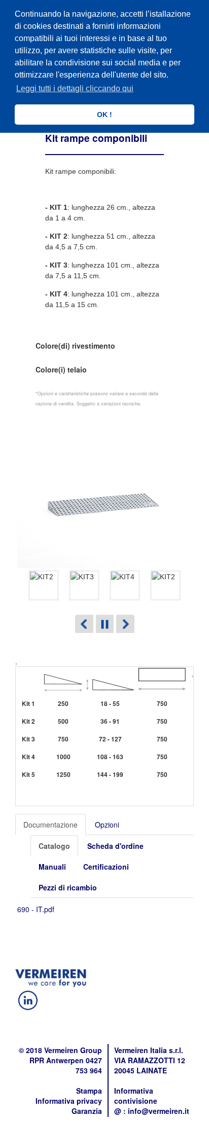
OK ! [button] (104, 114)
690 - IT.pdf (35, 909)
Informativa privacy (69, 1101)
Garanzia (87, 1111)
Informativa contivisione (135, 1096)
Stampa (89, 1091)
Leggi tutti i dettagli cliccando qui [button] (74, 88)
